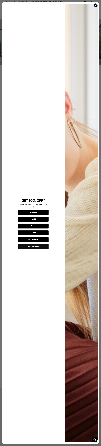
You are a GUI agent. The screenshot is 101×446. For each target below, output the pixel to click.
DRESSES (33, 212)
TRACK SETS (33, 240)
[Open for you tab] (94, 439)
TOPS (33, 226)
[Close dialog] (95, 5)
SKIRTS (33, 233)
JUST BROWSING (33, 247)
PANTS (33, 219)
